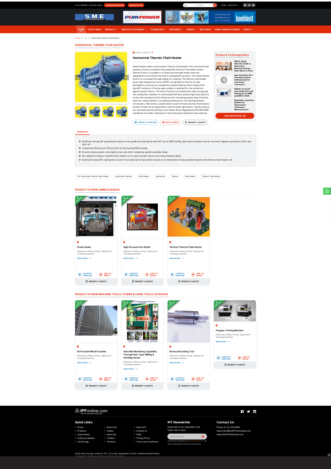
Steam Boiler (84, 247)
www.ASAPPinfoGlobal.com (230, 434)
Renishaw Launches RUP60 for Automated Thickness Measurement (244, 105)
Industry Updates (86, 438)
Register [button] (232, 5)
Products (110, 29)
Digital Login (96, 5)
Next (126, 77)
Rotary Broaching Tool (182, 351)
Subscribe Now (113, 5)
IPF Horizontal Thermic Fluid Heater (93, 176)
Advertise (135, 5)
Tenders (111, 438)
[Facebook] (245, 5)
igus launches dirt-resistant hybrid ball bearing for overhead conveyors (243, 80)
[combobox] (190, 5)
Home (81, 29)
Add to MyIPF (172, 122)
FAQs (138, 434)
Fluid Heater (144, 176)
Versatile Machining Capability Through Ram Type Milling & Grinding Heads (140, 354)
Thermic (174, 176)
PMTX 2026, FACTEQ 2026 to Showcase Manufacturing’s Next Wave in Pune (243, 66)
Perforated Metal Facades (91, 351)
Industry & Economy (133, 29)
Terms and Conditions (147, 441)
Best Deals (205, 29)
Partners (111, 441)
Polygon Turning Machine (230, 330)
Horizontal (160, 176)
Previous (77, 77)
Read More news (233, 116)
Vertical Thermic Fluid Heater (186, 247)
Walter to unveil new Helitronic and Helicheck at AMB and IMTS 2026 (243, 92)
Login (223, 5)
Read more (82, 258)
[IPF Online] (94, 16)
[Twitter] (249, 5)
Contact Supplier (146, 122)
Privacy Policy (143, 438)
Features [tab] (82, 131)
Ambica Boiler (142, 52)
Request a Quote (196, 122)
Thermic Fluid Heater (211, 176)
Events (247, 29)
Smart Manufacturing (227, 29)
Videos (190, 29)
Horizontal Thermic (123, 176)
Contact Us (141, 430)
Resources (175, 29)
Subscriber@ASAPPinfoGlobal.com (234, 430)
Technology (157, 29)
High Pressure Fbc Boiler (137, 247)
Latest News (94, 29)
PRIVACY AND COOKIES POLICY (196, 441)
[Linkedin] (253, 5)
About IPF (141, 427)
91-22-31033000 (81, 5)
